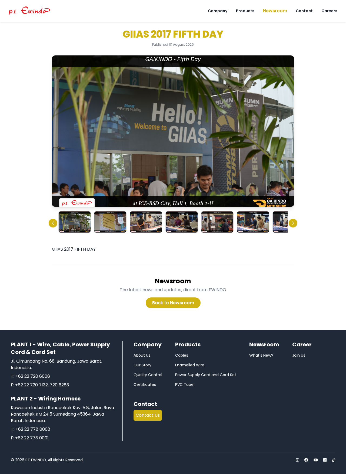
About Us (142, 355)
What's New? (261, 355)
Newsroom (275, 11)
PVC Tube (184, 384)
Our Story (142, 365)
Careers (329, 11)
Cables (181, 355)
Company (217, 11)
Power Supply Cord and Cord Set (205, 374)
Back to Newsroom (173, 303)
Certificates (145, 384)
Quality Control (148, 374)
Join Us (298, 355)
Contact (304, 11)
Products (245, 11)
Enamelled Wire (189, 365)
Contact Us (148, 415)
